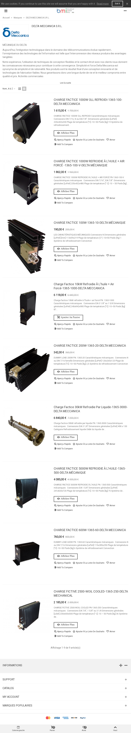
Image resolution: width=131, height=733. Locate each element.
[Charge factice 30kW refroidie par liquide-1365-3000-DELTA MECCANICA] (26, 431)
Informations (12, 665)
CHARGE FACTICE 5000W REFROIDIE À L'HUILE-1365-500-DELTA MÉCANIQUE (90, 470)
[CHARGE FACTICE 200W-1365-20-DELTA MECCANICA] (26, 369)
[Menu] (6, 10)
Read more (103, 3)
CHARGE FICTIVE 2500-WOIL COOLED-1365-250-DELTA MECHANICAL (91, 593)
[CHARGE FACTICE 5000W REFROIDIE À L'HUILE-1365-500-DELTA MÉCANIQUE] (26, 492)
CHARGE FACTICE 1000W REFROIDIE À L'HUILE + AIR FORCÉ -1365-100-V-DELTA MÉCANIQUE (89, 163)
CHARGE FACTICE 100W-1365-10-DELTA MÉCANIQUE (90, 222)
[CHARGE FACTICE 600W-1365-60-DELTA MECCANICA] (26, 554)
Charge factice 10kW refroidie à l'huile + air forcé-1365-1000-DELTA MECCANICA (84, 286)
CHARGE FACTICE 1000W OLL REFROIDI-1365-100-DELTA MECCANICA (88, 102)
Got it (117, 3)
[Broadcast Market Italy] (65, 10)
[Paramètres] (125, 10)
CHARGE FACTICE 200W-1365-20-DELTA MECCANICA (90, 345)
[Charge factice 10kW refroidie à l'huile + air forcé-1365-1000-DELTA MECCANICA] (26, 308)
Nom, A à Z (8, 89)
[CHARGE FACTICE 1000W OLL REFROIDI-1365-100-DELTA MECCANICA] (26, 123)
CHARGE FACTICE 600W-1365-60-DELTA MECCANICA (90, 530)
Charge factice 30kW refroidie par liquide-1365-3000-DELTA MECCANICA (91, 409)
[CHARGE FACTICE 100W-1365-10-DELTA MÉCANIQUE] (26, 246)
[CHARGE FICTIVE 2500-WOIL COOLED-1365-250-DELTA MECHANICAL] (26, 615)
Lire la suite (65, 83)
